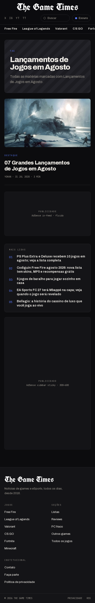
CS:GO (78, 28)
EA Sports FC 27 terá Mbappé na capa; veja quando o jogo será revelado (49, 292)
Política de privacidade (19, 582)
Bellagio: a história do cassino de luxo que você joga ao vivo (49, 303)
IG (11, 18)
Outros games (60, 533)
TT (24, 18)
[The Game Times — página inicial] (47, 7)
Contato (9, 567)
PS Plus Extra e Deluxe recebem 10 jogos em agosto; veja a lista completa (51, 258)
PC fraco (57, 526)
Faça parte (11, 574)
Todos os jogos (61, 541)
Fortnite (9, 541)
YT (17, 18)
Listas (55, 512)
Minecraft (10, 548)
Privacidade (75, 598)
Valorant (61, 28)
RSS (89, 598)
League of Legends (36, 28)
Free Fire (10, 28)
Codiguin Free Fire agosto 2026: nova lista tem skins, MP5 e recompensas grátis (49, 269)
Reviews (56, 519)
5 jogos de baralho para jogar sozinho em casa (48, 281)
